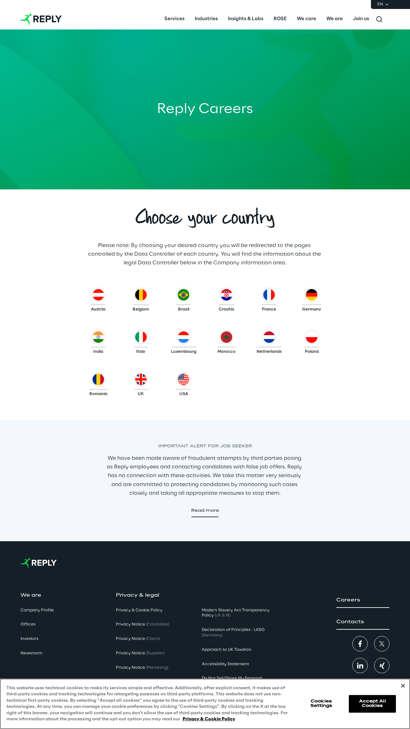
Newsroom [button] (31, 653)
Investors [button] (29, 639)
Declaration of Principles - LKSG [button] (233, 632)
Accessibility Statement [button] (225, 664)
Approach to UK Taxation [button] (226, 650)
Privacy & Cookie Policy (209, 719)
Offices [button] (28, 624)
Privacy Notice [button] (142, 624)
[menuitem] (174, 19)
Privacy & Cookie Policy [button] (139, 610)
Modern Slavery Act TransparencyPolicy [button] (235, 613)
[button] (98, 301)
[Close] (403, 686)
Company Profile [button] (37, 610)
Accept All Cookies (372, 703)
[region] (205, 704)
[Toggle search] (379, 19)
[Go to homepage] (41, 19)
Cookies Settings (321, 703)
